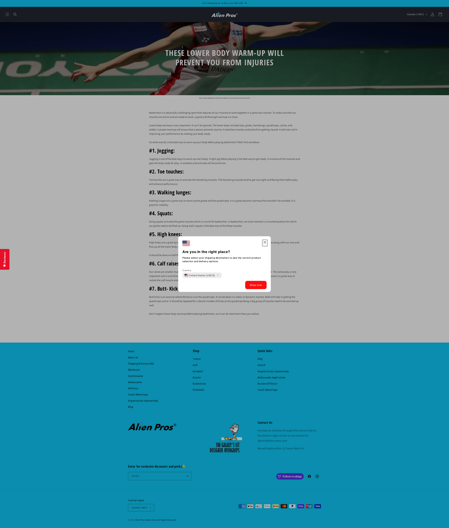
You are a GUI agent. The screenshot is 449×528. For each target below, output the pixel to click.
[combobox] (200, 275)
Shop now (256, 285)
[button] (265, 242)
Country (186, 270)
